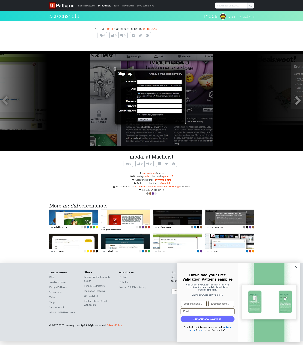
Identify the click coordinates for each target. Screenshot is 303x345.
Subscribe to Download (207, 319)
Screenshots (104, 5)
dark (168, 180)
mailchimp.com (60, 227)
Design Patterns (58, 286)
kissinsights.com (165, 227)
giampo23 (150, 28)
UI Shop (123, 276)
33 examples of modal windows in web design (157, 186)
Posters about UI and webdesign (95, 302)
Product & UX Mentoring (132, 286)
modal (211, 15)
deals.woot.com (216, 227)
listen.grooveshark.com (111, 229)
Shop (52, 302)
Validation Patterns (94, 290)
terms (201, 330)
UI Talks (123, 281)
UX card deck (91, 295)
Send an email (56, 307)
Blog (51, 276)
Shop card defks (145, 5)
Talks (116, 5)
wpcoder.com (59, 251)
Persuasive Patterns (94, 285)
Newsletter (128, 5)
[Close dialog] (296, 267)
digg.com (162, 251)
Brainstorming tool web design (97, 278)
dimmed (159, 180)
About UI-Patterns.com (62, 312)
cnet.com (214, 251)
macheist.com (149, 173)
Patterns (86, 5)
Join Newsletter (57, 281)
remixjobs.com (112, 251)
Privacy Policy (114, 325)
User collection (240, 16)
